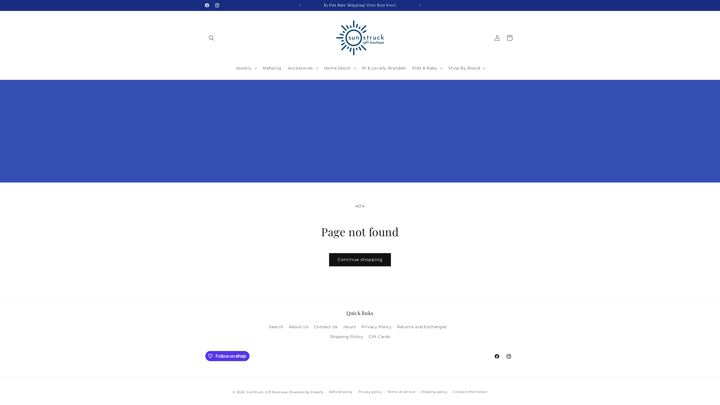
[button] (211, 38)
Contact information (470, 392)
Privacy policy (370, 392)
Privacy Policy (376, 326)
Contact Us (326, 326)
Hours (349, 326)
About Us (299, 326)
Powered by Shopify (306, 392)
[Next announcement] (420, 5)
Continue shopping (360, 259)
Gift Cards (379, 336)
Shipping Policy (346, 336)
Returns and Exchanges (422, 326)
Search (276, 326)
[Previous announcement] (300, 5)
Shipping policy (434, 392)
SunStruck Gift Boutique (267, 392)
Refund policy (341, 392)
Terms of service (401, 392)
